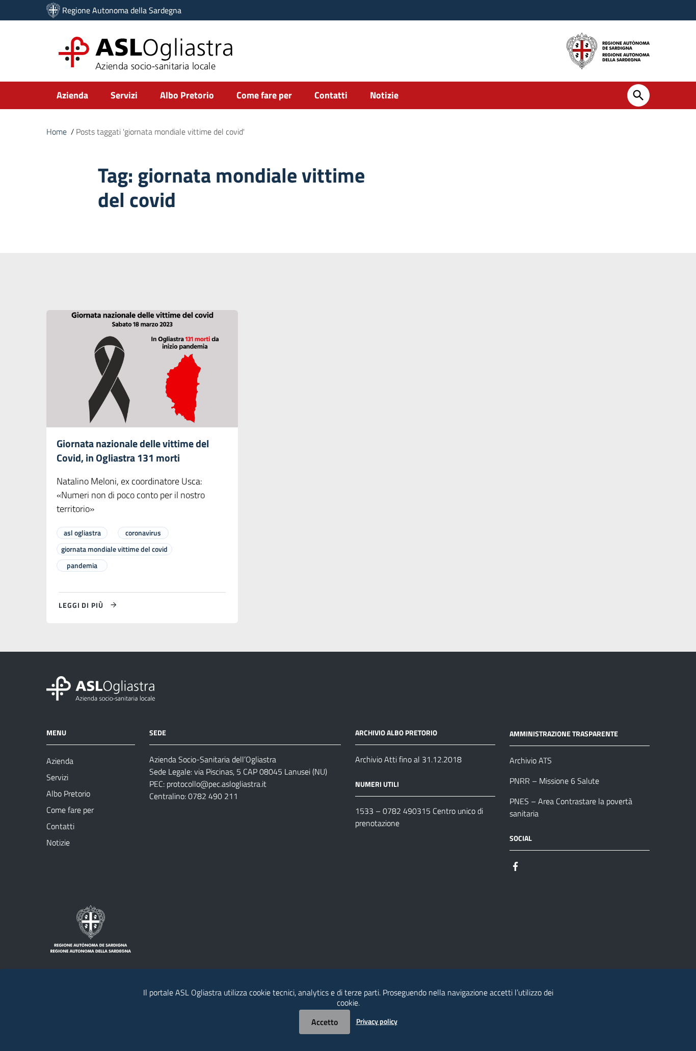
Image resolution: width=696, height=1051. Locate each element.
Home (56, 131)
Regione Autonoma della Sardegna (121, 10)
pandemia (82, 565)
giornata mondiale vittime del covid (114, 549)
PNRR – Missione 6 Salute (554, 781)
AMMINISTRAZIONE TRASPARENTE (564, 733)
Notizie (384, 95)
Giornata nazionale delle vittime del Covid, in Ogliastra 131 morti (133, 450)
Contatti (330, 95)
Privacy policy (376, 1021)
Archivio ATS (531, 760)
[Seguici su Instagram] (534, 866)
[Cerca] (638, 95)
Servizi (124, 95)
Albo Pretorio (187, 95)
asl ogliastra (82, 532)
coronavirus (143, 532)
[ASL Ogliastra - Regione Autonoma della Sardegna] (100, 688)
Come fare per (264, 95)
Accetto (324, 1022)
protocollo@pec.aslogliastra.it (216, 784)
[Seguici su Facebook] (516, 866)
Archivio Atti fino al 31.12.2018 (408, 759)
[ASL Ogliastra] (53, 10)
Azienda (72, 95)
